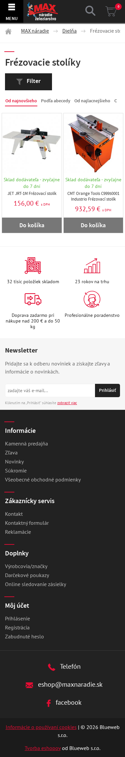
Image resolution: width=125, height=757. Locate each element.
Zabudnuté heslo (24, 636)
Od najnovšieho (21, 101)
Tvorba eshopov (43, 748)
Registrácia (17, 627)
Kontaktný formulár (27, 522)
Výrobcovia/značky (26, 566)
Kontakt (14, 513)
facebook (68, 702)
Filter (33, 81)
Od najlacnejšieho (92, 101)
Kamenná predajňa (26, 443)
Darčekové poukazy (27, 575)
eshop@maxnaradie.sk (69, 684)
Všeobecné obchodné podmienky (43, 479)
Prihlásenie (17, 618)
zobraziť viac (67, 402)
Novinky (14, 461)
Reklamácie (18, 531)
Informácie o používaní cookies (41, 727)
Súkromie (16, 470)
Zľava (11, 452)
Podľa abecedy (55, 101)
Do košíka (31, 225)
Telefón (70, 666)
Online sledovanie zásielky (35, 584)
